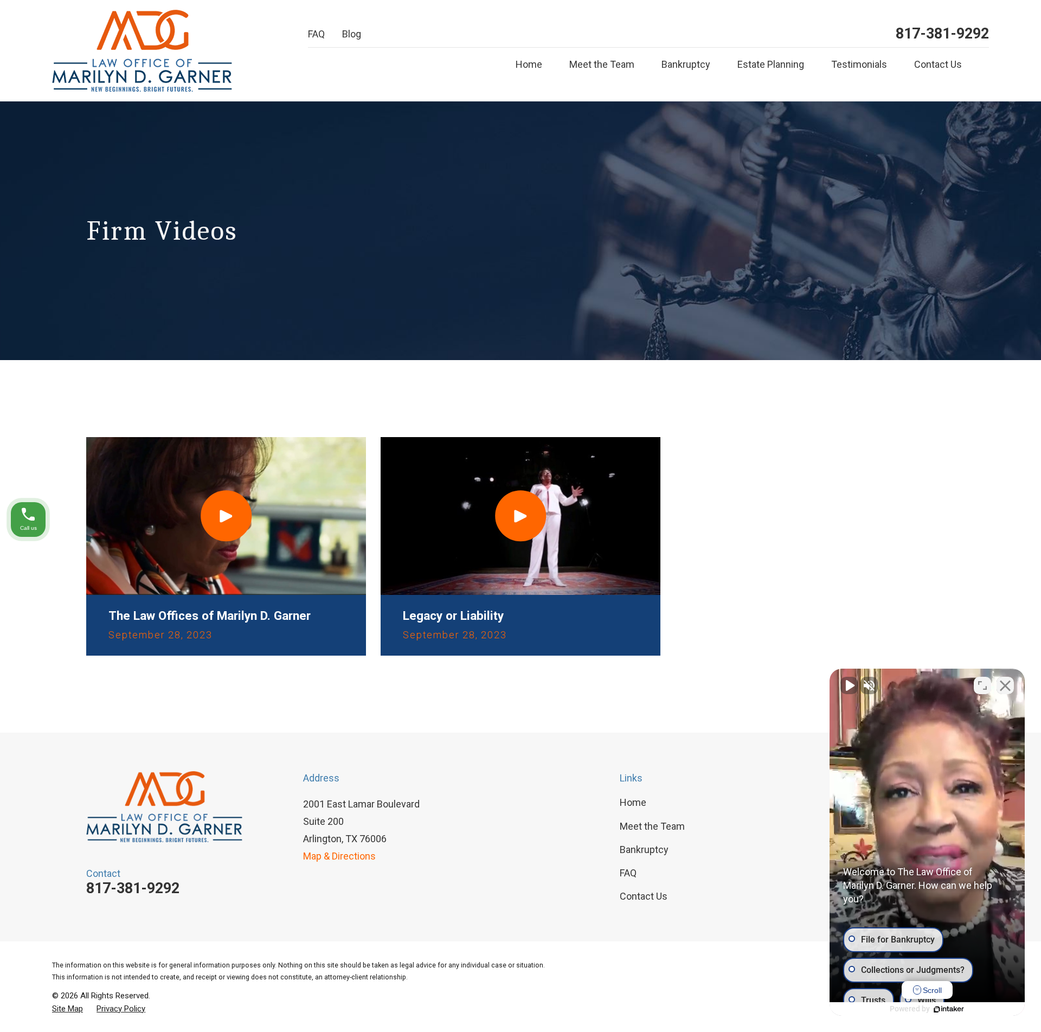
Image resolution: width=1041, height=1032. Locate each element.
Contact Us (643, 896)
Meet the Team (652, 826)
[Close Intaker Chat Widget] (1005, 685)
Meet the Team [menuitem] (601, 64)
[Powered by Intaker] (949, 1009)
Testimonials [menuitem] (859, 64)
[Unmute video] (849, 685)
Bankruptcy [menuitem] (685, 64)
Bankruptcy (644, 849)
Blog (351, 34)
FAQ (316, 34)
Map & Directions (339, 856)
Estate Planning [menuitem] (770, 64)
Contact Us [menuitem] (938, 64)
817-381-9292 (942, 34)
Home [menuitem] (529, 64)
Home (633, 802)
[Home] (142, 50)
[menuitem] (67, 1009)
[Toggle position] (982, 685)
